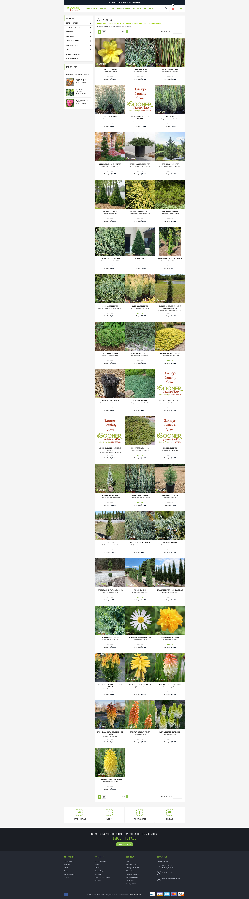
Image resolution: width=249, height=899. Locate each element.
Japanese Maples (69, 874)
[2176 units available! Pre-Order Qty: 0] (170, 526)
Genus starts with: (166, 31)
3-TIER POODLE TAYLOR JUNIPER (110, 590)
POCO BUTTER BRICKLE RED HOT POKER (110, 686)
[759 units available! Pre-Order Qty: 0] (170, 384)
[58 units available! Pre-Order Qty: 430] (140, 573)
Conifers (66, 877)
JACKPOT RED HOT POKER (140, 732)
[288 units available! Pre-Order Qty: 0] (170, 242)
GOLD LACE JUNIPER (110, 306)
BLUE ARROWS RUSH (170, 69)
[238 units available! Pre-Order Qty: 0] (170, 478)
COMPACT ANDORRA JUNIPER (170, 401)
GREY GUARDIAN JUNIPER (140, 543)
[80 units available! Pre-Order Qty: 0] (170, 620)
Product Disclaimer (132, 877)
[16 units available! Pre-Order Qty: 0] (110, 242)
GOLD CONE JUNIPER (140, 306)
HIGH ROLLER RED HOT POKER (170, 685)
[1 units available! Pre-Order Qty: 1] (110, 478)
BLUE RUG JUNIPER (140, 401)
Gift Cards (98, 874)
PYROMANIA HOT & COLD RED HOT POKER (110, 733)
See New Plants (69, 861)
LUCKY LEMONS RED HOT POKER (110, 779)
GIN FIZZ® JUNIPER (110, 211)
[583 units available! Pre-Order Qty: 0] (110, 289)
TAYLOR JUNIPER (140, 590)
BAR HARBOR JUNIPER (110, 401)
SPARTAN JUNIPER (140, 259)
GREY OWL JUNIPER (170, 543)
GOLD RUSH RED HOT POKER (140, 685)
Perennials (67, 864)
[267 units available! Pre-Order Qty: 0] (140, 431)
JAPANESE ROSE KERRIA (170, 637)
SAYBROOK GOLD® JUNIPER (140, 211)
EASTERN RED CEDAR (170, 495)
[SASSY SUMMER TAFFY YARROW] (69, 103)
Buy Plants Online (100, 861)
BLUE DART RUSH (110, 117)
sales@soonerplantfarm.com (171, 879)
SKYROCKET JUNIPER (140, 495)
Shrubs (66, 871)
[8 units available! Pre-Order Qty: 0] (170, 289)
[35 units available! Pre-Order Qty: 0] (140, 289)
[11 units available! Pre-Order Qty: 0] (140, 478)
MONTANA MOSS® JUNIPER (110, 259)
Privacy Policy (130, 871)
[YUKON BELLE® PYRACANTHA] (69, 82)
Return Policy (130, 880)
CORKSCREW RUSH (140, 69)
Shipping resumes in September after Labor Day (125, 2)
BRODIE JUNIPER (110, 543)
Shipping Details (131, 884)
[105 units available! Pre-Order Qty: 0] (170, 431)
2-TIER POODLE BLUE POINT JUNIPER (140, 118)
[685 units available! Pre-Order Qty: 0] (170, 147)
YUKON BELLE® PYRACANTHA (81, 80)
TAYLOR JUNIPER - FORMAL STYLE (170, 590)
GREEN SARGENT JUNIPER (140, 164)
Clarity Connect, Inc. (135, 895)
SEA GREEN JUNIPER (170, 211)
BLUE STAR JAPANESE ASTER (140, 637)
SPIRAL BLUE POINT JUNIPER (110, 164)
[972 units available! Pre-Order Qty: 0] (170, 194)
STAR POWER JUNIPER (110, 637)
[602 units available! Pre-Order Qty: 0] (170, 52)
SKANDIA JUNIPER (170, 448)
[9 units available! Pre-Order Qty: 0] (110, 194)
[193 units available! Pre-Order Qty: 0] (140, 147)
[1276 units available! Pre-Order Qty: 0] (110, 100)
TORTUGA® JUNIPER (110, 353)
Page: (123, 31)
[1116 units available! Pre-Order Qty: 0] (140, 384)
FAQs (127, 861)
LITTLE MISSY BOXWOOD (80, 90)
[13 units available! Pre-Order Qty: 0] (110, 620)
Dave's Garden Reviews (102, 877)
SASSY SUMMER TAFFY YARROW (83, 101)
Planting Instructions (132, 868)
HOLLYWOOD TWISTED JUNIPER (170, 259)
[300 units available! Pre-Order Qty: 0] (110, 384)
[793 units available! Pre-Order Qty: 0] (140, 194)
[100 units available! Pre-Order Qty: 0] (110, 526)
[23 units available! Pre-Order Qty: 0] (140, 620)
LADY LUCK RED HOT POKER (169, 732)
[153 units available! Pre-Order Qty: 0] (140, 242)
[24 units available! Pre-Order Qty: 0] (140, 715)
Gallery (97, 868)
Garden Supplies (100, 871)
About (97, 864)
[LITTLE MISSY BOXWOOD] (69, 92)
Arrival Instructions (132, 864)
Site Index (98, 880)
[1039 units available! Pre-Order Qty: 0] (170, 100)
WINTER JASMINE (110, 69)
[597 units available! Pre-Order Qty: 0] (110, 147)
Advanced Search (73, 54)
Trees (66, 868)
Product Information (132, 874)
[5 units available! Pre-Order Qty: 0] (110, 52)
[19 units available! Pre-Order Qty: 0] (140, 668)
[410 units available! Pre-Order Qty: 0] (140, 100)
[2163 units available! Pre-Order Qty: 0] (140, 336)
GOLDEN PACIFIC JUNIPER (170, 353)
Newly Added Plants (74, 59)
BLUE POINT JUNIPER (170, 117)
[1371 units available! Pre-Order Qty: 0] (140, 526)
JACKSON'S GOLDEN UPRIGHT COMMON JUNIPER (170, 307)
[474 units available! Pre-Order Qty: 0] (110, 431)
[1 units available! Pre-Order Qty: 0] (110, 668)
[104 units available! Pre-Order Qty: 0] (170, 573)
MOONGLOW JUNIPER (110, 495)
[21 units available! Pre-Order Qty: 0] (110, 573)
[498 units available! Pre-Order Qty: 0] (170, 336)
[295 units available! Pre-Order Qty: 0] (140, 52)
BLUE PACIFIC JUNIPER (140, 353)
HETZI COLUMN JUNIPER (170, 164)
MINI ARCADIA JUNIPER (140, 448)
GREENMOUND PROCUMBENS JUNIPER (110, 449)
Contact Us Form (162, 861)
